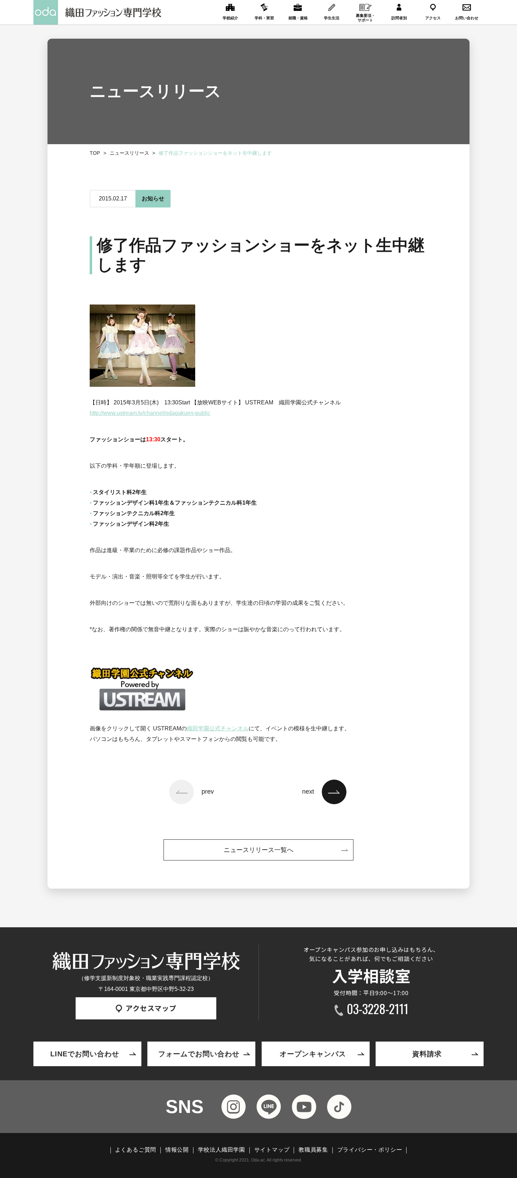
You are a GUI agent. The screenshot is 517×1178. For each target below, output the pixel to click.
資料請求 (427, 1054)
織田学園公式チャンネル (218, 728)
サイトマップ (272, 1150)
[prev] (181, 792)
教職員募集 (313, 1150)
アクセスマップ (151, 1008)
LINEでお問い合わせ (84, 1054)
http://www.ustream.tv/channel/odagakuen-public (150, 413)
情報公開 (177, 1150)
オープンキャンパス (313, 1054)
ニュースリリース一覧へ (258, 849)
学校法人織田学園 (221, 1150)
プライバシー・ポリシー (369, 1150)
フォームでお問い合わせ (199, 1054)
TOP (95, 153)
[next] (334, 792)
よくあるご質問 (136, 1150)
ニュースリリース (129, 153)
